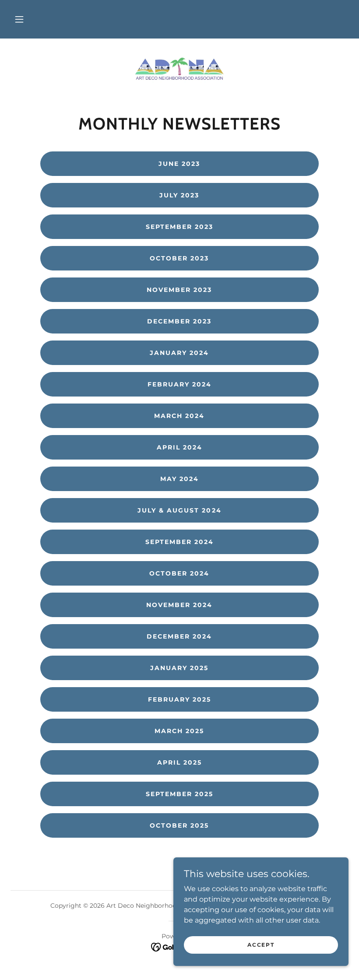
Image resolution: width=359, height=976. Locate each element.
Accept (260, 944)
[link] (179, 66)
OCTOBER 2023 (179, 258)
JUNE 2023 (179, 164)
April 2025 (179, 762)
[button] (19, 19)
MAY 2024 (179, 479)
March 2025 (179, 731)
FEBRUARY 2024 (179, 384)
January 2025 (179, 668)
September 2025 (179, 794)
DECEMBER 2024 (179, 636)
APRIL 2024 (179, 447)
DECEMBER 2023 (179, 321)
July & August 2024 (179, 510)
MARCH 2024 (179, 416)
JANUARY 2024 (179, 353)
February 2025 (179, 699)
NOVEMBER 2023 (179, 290)
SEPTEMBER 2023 (179, 227)
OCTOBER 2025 (179, 825)
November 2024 (179, 605)
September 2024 (179, 542)
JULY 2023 (179, 195)
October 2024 (179, 573)
